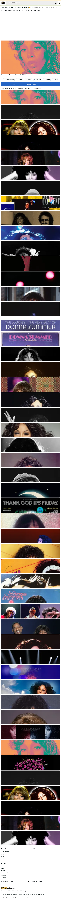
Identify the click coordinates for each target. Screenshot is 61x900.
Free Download (31, 84)
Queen (3, 868)
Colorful (48, 79)
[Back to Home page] (3, 3)
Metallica (3, 865)
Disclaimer (16, 894)
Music (2, 856)
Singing (29, 79)
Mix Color (38, 79)
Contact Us (9, 894)
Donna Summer (10, 79)
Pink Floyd (3, 863)
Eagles (3, 858)
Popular (42, 894)
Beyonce (3, 877)
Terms (35, 894)
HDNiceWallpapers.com (7, 7)
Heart (2, 861)
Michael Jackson (5, 873)
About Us (3, 894)
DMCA (20, 894)
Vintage (21, 79)
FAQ (24, 894)
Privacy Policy (29, 894)
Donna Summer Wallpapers (22, 7)
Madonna (3, 875)
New (39, 894)
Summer (3, 870)
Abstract (57, 79)
